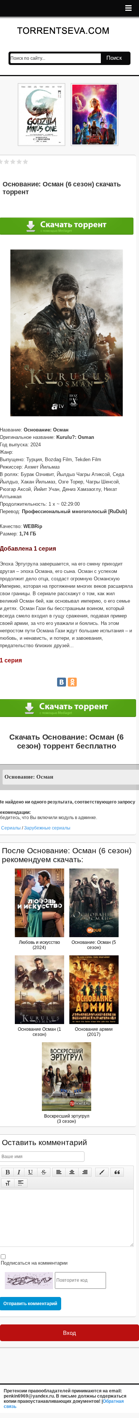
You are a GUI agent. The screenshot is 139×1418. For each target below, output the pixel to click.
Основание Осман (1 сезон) (39, 1032)
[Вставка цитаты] (117, 1172)
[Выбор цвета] (102, 1172)
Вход (69, 1333)
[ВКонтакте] (61, 682)
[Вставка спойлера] (20, 1183)
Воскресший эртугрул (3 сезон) (66, 1119)
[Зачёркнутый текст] (43, 1172)
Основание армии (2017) (94, 1032)
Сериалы (11, 828)
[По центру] (72, 1172)
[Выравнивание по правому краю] (85, 1172)
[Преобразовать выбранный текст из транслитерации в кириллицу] (7, 1183)
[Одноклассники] (72, 682)
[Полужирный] (7, 1172)
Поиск (114, 58)
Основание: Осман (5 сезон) (94, 945)
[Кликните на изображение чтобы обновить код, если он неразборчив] (29, 1280)
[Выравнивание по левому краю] (59, 1172)
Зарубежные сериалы (47, 828)
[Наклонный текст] (18, 1172)
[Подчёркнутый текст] (30, 1172)
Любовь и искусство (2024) (39, 945)
